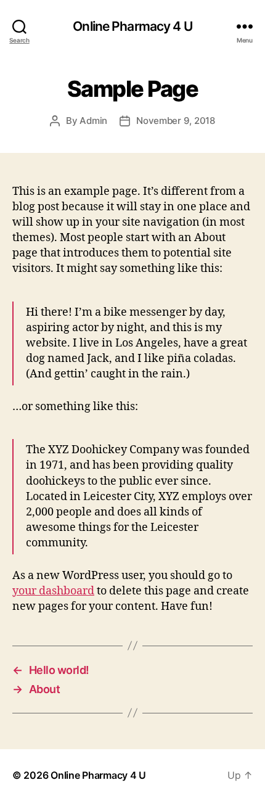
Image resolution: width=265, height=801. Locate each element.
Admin (93, 120)
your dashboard (53, 591)
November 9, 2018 (175, 120)
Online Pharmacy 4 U (132, 26)
